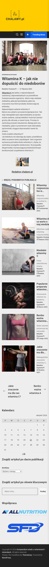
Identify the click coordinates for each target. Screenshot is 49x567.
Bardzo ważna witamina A (41, 319)
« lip (23, 454)
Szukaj (43, 491)
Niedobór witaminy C (41, 253)
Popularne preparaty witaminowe (42, 288)
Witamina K (6, 93)
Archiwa (5, 468)
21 (31, 440)
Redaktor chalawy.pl (9, 89)
